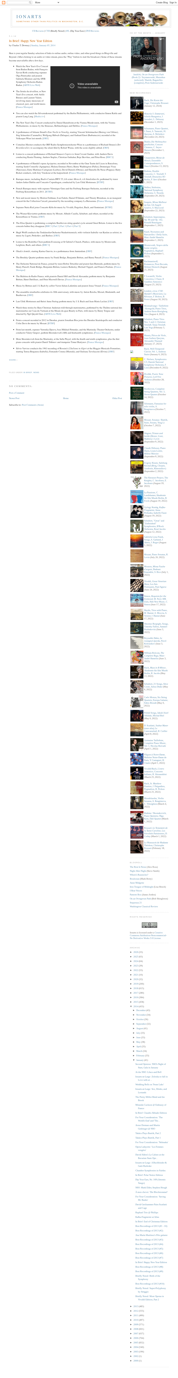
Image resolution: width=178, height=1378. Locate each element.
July (138, 1033)
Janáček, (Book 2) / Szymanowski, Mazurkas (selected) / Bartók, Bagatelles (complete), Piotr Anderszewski (148, 78)
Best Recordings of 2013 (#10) (149, 1283)
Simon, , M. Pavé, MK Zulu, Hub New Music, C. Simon (156, 600)
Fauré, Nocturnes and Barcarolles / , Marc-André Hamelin (156, 234)
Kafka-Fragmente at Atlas (147, 1217)
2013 (136, 1306)
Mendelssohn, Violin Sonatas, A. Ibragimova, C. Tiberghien (155, 801)
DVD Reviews (92, 30)
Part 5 (77, 226)
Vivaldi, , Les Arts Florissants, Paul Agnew (155, 584)
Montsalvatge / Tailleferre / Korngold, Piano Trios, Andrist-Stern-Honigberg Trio (156, 309)
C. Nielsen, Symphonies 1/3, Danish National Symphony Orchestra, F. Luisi (155, 363)
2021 (136, 974)
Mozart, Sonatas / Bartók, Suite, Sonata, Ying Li (156, 421)
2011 (136, 1315)
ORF (45, 138)
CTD (47, 30)
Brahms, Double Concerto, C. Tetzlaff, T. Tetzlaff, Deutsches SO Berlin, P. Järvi (155, 175)
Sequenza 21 (136, 902)
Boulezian (135, 878)
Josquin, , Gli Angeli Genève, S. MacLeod (155, 205)
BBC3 (110, 157)
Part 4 (70, 226)
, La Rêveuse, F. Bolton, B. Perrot (155, 295)
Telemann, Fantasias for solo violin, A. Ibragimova (155, 406)
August (140, 1028)
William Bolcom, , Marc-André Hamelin (154, 656)
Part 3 (63, 226)
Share (12, 360)
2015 (136, 1002)
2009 (136, 1324)
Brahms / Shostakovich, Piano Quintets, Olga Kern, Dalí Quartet (155, 816)
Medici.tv (39, 116)
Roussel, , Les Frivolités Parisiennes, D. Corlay (156, 832)
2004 (136, 1347)
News (36, 372)
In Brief (27, 372)
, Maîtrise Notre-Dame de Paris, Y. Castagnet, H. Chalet (155, 758)
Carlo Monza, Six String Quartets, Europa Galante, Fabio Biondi (156, 700)
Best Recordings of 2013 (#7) (149, 1257)
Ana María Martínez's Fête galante (151, 1235)
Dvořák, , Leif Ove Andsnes (153, 377)
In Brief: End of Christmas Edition (151, 1221)
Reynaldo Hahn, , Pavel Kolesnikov (155, 641)
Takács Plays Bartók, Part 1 (148, 1137)
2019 (136, 983)
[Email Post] (9, 366)
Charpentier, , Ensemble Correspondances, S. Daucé (154, 161)
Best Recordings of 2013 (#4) (149, 1244)
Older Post (117, 398)
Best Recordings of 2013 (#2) (149, 1230)
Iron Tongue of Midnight (141, 886)
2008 (136, 1329)
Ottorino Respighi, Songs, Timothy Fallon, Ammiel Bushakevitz (156, 626)
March (139, 1051)
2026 (136, 952)
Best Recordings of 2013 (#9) (149, 1271)
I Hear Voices (136, 890)
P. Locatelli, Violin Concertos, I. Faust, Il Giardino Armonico (154, 279)
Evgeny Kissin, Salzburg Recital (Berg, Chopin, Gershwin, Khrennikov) (155, 466)
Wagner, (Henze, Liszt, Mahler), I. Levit (153, 436)
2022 (136, 970)
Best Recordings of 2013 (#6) (149, 1253)
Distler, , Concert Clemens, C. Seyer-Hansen (155, 145)
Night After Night (138, 871)
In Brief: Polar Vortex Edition (149, 1175)
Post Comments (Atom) (33, 404)
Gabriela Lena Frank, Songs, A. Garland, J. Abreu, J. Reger (154, 540)
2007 (136, 1333)
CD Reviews (38, 30)
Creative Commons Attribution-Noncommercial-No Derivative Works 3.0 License (148, 935)
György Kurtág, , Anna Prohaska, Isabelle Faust (155, 510)
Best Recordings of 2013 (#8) (149, 1266)
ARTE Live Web (31, 85)
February (140, 1055)
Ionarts (29, 16)
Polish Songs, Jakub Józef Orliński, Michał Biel (156, 714)
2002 (136, 1356)
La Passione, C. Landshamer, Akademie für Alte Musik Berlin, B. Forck (155, 496)
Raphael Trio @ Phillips (146, 1212)
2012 (136, 1311)
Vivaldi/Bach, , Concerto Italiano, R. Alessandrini (155, 771)
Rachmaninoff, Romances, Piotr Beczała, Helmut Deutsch (156, 264)
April (139, 1046)
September (141, 1024)
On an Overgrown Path (140, 898)
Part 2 (56, 226)
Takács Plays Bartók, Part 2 (148, 1133)
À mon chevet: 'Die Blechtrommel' (151, 1192)
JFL (68, 30)
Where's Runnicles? (139, 874)
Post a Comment (16, 392)
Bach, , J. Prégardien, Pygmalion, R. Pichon (154, 786)
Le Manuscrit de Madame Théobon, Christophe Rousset (156, 845)
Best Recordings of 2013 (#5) (149, 1248)
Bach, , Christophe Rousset (156, 101)
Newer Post (14, 398)
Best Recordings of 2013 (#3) (149, 1239)
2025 (136, 956)
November (141, 1014)
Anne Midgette (137, 882)
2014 (136, 1006)
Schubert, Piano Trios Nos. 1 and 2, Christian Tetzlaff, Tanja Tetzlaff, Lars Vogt (155, 323)
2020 (136, 979)
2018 (136, 988)
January (140, 1060)
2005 (136, 1342)
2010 (136, 1320)
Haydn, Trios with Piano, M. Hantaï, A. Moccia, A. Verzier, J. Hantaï (155, 613)
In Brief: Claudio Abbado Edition (151, 1113)
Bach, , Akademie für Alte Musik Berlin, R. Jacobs (156, 670)
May (138, 1042)
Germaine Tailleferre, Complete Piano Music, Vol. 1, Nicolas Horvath (155, 743)
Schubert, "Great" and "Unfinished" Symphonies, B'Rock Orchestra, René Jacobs (155, 524)
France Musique (24, 107)
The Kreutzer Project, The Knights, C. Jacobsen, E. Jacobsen (156, 480)
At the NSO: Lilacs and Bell (148, 1072)
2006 (136, 1338)
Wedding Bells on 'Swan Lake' (149, 1084)
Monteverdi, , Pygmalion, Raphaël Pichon (156, 249)
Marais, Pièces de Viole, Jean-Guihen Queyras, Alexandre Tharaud (155, 338)
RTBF (100, 182)
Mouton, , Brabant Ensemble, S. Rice (154, 569)
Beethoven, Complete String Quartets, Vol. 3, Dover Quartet (154, 392)
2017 (136, 993)
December (141, 1010)
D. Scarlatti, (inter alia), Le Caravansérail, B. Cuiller (156, 728)
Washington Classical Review (144, 906)
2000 (136, 1360)
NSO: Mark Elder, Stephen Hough (151, 1187)
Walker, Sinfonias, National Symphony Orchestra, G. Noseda (154, 190)
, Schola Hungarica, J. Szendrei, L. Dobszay (154, 116)
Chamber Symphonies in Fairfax (150, 1170)
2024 (136, 961)
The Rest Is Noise (138, 867)
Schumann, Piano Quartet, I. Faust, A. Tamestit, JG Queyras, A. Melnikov (156, 131)
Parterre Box (135, 894)
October (140, 1019)
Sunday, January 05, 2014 (43, 45)
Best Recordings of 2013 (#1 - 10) (151, 1226)
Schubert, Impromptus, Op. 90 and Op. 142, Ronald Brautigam (154, 220)
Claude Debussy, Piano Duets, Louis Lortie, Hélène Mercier (155, 451)
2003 (136, 1351)
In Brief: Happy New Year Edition (30, 41)
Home (66, 398)
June (138, 1037)
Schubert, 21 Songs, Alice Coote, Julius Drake (156, 685)
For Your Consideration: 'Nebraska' (151, 1142)
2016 (136, 997)
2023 (136, 965)
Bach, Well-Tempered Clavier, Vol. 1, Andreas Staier (155, 351)
